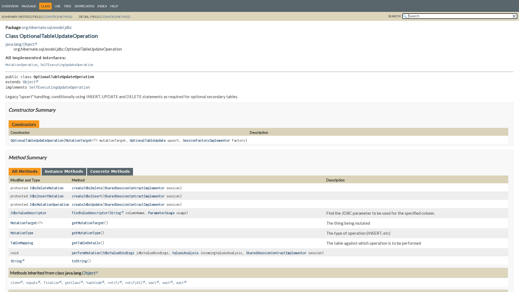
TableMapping (22, 243)
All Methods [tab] (25, 171)
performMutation (86, 253)
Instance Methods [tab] (64, 171)
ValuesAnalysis (185, 253)
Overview (10, 6)
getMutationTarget (88, 223)
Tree (67, 6)
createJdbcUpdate (87, 205)
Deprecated (84, 6)
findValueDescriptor (90, 213)
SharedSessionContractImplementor (134, 188)
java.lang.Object (20, 44)
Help (114, 6)
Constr (49, 17)
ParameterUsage (161, 213)
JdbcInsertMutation (46, 196)
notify (113, 283)
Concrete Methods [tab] (110, 171)
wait (152, 283)
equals (32, 283)
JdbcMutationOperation (49, 205)
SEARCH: (394, 16)
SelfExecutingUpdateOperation (66, 65)
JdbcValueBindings (118, 253)
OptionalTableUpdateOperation (37, 140)
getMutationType (86, 233)
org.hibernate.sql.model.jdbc (47, 27)
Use (58, 6)
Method (65, 17)
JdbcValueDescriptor (28, 213)
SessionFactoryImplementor (206, 140)
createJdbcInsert (87, 196)
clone (15, 283)
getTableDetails (86, 243)
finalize (51, 283)
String (115, 213)
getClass (72, 283)
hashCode (94, 283)
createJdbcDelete (87, 188)
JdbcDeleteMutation (46, 188)
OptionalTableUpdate (148, 140)
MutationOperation (21, 65)
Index (102, 6)
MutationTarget (78, 140)
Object (29, 82)
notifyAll (133, 283)
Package (29, 6)
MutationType (22, 233)
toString (79, 261)
